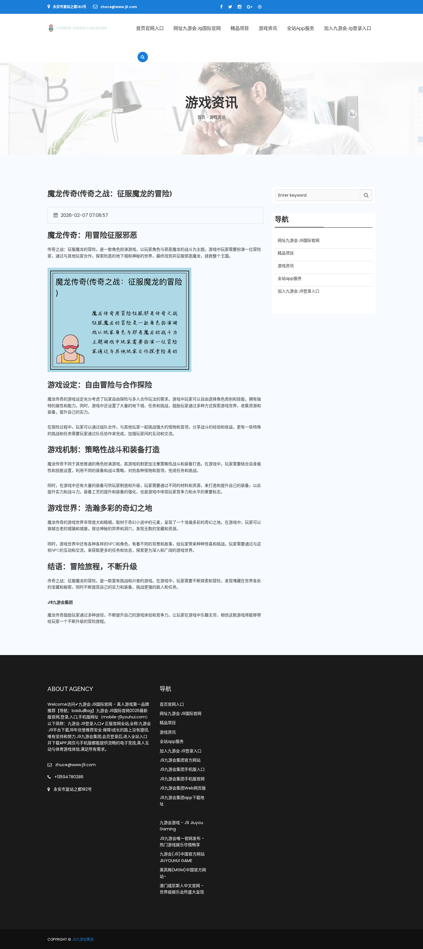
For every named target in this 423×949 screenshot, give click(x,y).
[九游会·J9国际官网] (85, 27)
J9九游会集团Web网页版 (183, 788)
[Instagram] (239, 6)
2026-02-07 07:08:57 (84, 215)
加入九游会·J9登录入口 (347, 28)
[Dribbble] (260, 6)
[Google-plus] (249, 6)
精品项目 (239, 28)
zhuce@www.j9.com (118, 6)
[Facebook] (221, 6)
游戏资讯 (268, 28)
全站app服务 (300, 28)
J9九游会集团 (83, 939)
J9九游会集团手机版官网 (182, 779)
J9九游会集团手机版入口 (182, 769)
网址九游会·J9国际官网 (197, 28)
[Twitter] (230, 6)
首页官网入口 (150, 28)
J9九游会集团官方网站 (180, 760)
